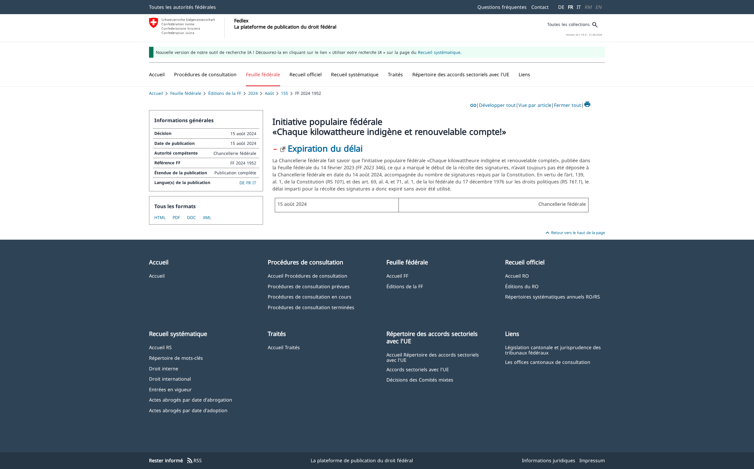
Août (269, 93)
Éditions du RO (522, 286)
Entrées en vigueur (170, 389)
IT (579, 7)
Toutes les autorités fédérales (182, 7)
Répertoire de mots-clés (176, 358)
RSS (194, 461)
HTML (160, 217)
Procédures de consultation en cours (309, 297)
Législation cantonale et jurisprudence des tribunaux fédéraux (553, 349)
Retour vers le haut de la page (574, 232)
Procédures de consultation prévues (309, 286)
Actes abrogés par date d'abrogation (190, 400)
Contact (540, 7)
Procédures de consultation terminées (311, 307)
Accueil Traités (284, 347)
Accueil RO (517, 276)
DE (561, 7)
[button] (205, 74)
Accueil (156, 93)
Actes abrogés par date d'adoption (188, 410)
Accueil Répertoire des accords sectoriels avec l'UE (432, 357)
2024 (253, 93)
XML (207, 217)
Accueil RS (160, 347)
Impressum (592, 460)
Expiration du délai (325, 148)
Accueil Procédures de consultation (307, 276)
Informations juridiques (548, 460)
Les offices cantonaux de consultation (547, 362)
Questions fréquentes (502, 7)
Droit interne (163, 368)
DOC (191, 217)
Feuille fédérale (185, 93)
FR (570, 7)
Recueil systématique (439, 52)
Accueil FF (397, 276)
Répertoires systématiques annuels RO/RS (552, 297)
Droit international (170, 379)
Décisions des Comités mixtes (419, 380)
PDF (176, 217)
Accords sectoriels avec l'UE (417, 369)
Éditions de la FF (224, 93)
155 (284, 93)
